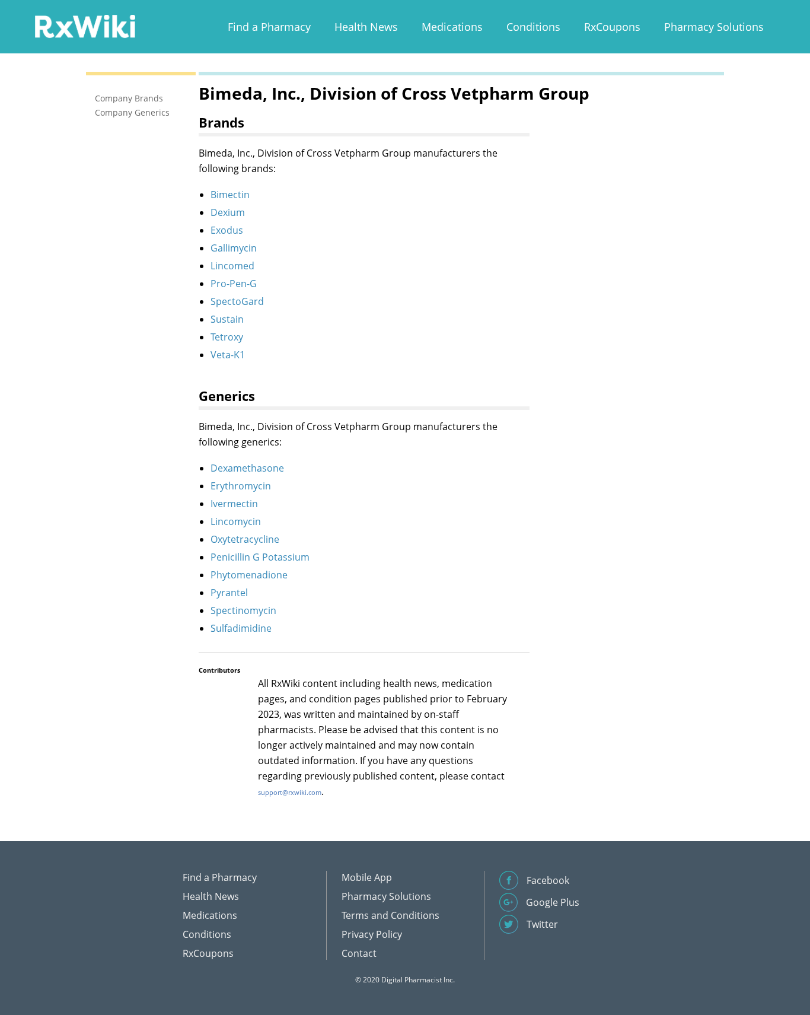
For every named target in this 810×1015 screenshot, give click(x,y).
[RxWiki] (84, 26)
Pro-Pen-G (234, 283)
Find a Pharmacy (269, 27)
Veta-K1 (228, 354)
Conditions (533, 27)
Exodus (227, 230)
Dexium (228, 212)
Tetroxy (227, 336)
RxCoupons (612, 27)
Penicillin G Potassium (260, 557)
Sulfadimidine (241, 628)
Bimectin (230, 194)
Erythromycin (241, 485)
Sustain (227, 319)
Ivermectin (234, 503)
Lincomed (232, 265)
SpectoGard (237, 301)
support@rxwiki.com (289, 792)
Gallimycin (234, 247)
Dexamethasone (247, 468)
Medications (452, 27)
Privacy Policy (372, 934)
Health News (366, 27)
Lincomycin (236, 521)
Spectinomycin (243, 610)
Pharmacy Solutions (714, 27)
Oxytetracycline (245, 539)
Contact (359, 953)
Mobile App (367, 877)
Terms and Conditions (390, 915)
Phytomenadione (249, 574)
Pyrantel (229, 592)
